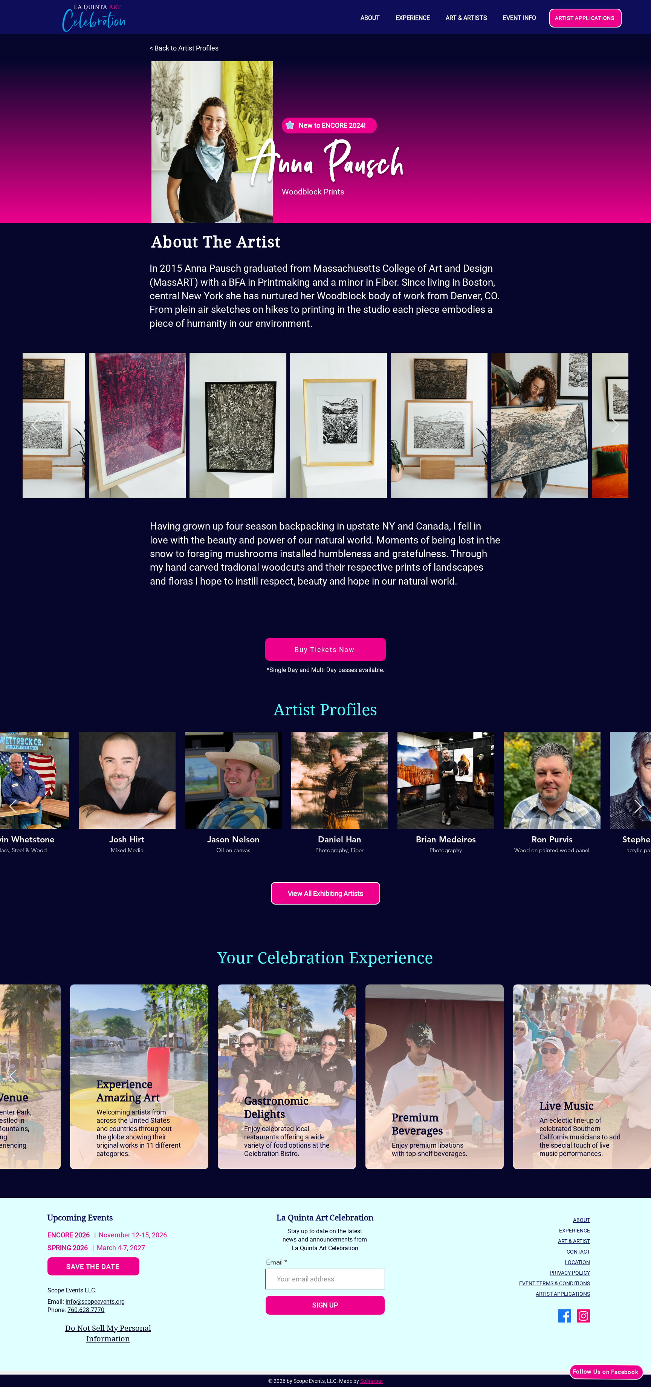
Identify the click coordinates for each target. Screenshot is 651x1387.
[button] (519, 18)
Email (274, 1262)
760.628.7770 (85, 1310)
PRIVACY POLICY (570, 1273)
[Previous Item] (35, 425)
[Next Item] (615, 425)
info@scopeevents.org (95, 1301)
